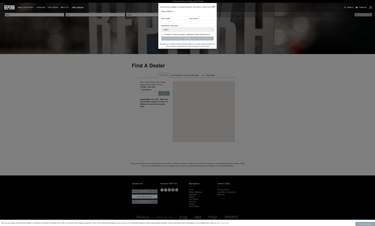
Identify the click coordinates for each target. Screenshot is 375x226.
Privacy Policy (187, 44)
